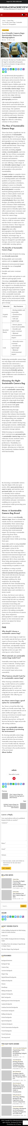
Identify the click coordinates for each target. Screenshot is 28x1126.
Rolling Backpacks (6, 1014)
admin (4, 40)
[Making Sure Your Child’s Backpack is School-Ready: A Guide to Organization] (6, 1087)
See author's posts (14, 774)
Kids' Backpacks (6, 997)
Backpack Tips (5, 964)
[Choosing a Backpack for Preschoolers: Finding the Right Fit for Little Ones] (6, 1111)
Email (3, 849)
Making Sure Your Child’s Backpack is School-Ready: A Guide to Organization (19, 1088)
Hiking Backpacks (6, 990)
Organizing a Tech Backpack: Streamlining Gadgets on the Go (20, 1052)
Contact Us (4, 935)
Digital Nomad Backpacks (8, 977)
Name (3, 843)
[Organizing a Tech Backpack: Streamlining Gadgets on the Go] (6, 1052)
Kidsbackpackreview (14, 7)
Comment (4, 823)
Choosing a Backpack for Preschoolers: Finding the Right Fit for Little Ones (19, 1111)
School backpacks (6, 1017)
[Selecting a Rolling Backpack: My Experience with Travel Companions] (6, 1099)
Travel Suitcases (6, 1034)
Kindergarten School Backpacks (10, 1000)
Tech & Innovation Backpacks (9, 1027)
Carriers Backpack (6, 970)
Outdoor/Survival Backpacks (9, 1007)
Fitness (3, 984)
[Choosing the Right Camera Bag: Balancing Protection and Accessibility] (6, 883)
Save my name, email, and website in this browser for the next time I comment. (13, 862)
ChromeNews (10, 1124)
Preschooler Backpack (7, 1010)
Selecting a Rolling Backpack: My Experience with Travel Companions (19, 1099)
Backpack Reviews (6, 960)
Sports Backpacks (6, 1021)
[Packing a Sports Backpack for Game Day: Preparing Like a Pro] (6, 1075)
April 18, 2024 (11, 40)
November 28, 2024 (18, 1115)
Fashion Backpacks (6, 980)
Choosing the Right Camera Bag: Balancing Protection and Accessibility (19, 883)
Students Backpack (6, 1024)
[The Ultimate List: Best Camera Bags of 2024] (6, 895)
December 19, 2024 (18, 1080)
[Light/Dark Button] (23, 15)
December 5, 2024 (18, 1103)
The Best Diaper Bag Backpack (10, 949)
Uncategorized (5, 1037)
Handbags (4, 987)
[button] (1, 14)
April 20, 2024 (17, 898)
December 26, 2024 (18, 1068)
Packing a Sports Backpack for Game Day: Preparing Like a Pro (19, 1076)
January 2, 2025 (18, 1057)
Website (3, 855)
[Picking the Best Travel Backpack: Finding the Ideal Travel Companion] (6, 1064)
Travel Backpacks (6, 1031)
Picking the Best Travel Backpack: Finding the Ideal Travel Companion (18, 1064)
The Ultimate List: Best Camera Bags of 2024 (19, 895)
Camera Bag (5, 30)
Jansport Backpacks (7, 994)
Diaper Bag (4, 974)
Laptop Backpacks (6, 1004)
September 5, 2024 (18, 888)
